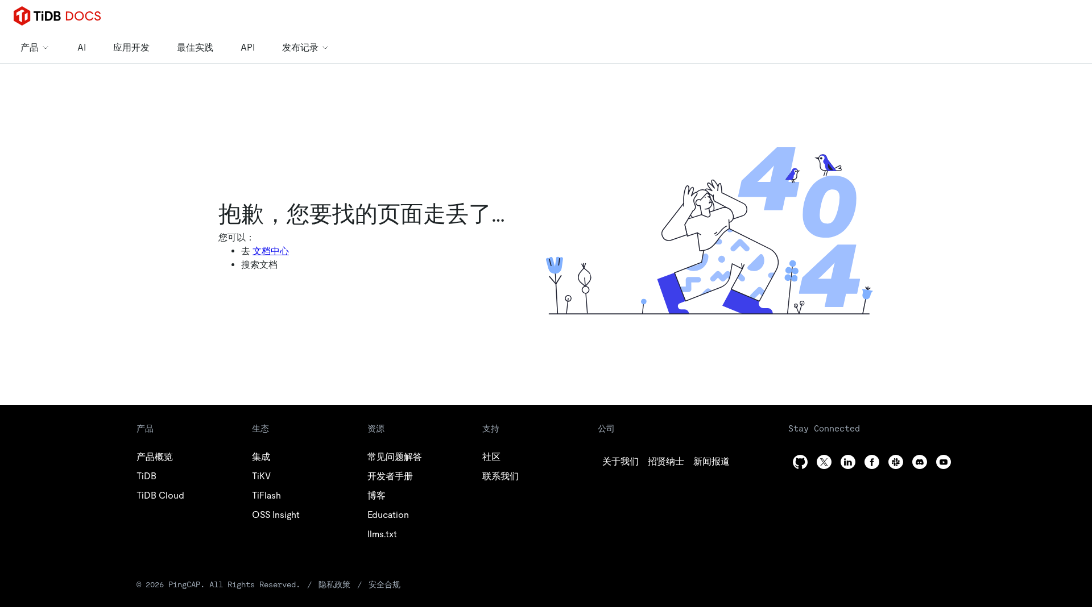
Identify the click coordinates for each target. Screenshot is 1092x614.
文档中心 (271, 251)
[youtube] (944, 462)
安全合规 (384, 584)
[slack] (896, 462)
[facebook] (872, 462)
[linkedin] (848, 462)
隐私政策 (334, 584)
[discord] (920, 462)
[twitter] (824, 462)
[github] (800, 462)
